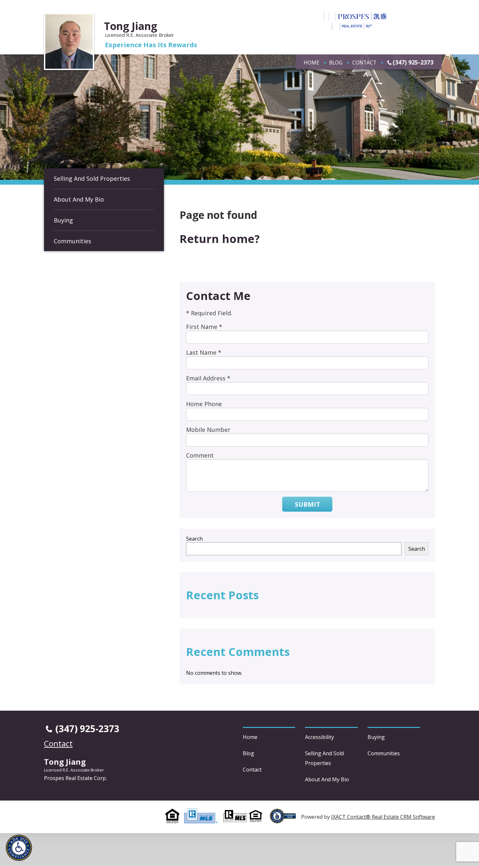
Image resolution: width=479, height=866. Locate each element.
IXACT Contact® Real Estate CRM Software (383, 816)
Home (311, 62)
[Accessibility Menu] (19, 848)
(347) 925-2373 (413, 62)
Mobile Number (208, 429)
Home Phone (204, 404)
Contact (364, 62)
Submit (307, 504)
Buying (63, 220)
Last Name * (203, 352)
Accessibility (319, 737)
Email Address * (208, 378)
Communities (72, 241)
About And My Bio (79, 199)
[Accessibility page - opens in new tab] (285, 819)
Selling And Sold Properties (92, 178)
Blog (335, 62)
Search (194, 538)
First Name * (204, 327)
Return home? (220, 238)
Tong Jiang (130, 26)
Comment (200, 455)
